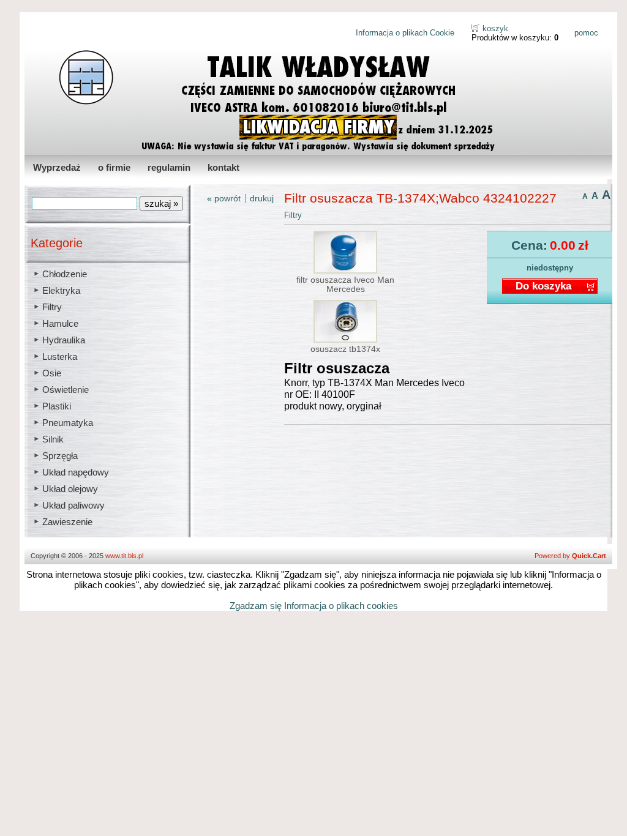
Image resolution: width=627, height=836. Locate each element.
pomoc (586, 32)
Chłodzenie (64, 274)
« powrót (224, 198)
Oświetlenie (65, 389)
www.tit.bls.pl (124, 555)
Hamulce (60, 323)
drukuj (262, 198)
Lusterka (59, 356)
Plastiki (56, 406)
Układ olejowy (70, 488)
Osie (51, 373)
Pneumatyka (67, 422)
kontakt (223, 167)
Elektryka (61, 290)
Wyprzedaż (57, 167)
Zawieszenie (67, 522)
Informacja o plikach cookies (341, 605)
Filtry (52, 307)
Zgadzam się (256, 605)
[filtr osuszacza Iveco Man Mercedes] (345, 270)
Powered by (570, 555)
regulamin (169, 167)
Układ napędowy (75, 472)
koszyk (495, 28)
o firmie (114, 167)
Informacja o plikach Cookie (405, 32)
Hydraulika (63, 340)
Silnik (53, 439)
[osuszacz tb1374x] (345, 340)
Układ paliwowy (73, 505)
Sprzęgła (60, 455)
